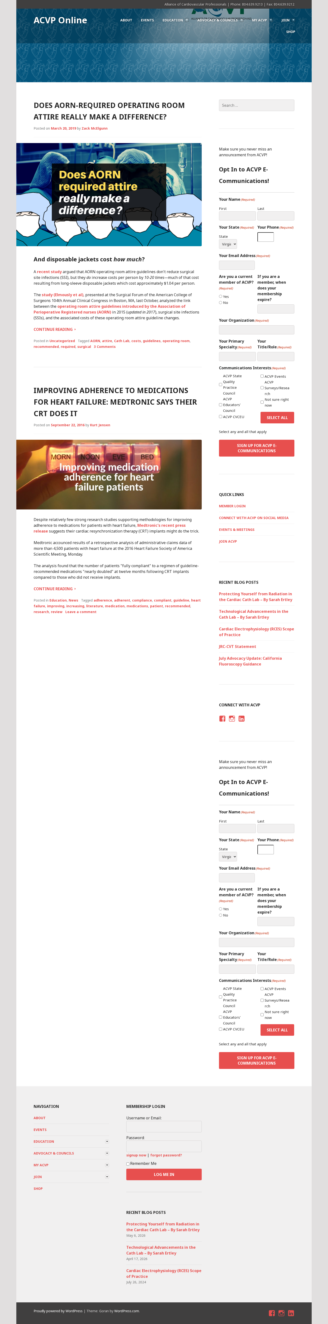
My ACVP (259, 20)
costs (136, 341)
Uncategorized (62, 341)
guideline (181, 600)
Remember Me (143, 1163)
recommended (46, 346)
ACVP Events (275, 376)
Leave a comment (81, 611)
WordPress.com (126, 1311)
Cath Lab (121, 341)
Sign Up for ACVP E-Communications (257, 448)
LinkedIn (241, 723)
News (73, 600)
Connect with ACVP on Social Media (254, 517)
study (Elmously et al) (62, 294)
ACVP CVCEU (233, 416)
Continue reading (55, 329)
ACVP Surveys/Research (277, 388)
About (126, 20)
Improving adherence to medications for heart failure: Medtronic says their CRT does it (115, 401)
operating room (176, 341)
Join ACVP (228, 541)
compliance (142, 600)
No (225, 302)
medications (137, 606)
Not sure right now (277, 402)
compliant (162, 600)
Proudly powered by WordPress (58, 1311)
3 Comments (105, 346)
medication (115, 606)
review (56, 611)
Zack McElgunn (95, 128)
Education (173, 20)
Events (147, 20)
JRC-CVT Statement (237, 646)
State (223, 236)
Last (260, 208)
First (223, 208)
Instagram (232, 723)
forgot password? (166, 1155)
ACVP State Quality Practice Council (232, 384)
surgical (84, 346)
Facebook (222, 723)
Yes (226, 296)
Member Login (232, 506)
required (68, 346)
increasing (75, 606)
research (41, 611)
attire (107, 341)
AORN (95, 341)
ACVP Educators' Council (232, 404)
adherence (103, 600)
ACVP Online (60, 20)
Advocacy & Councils (217, 20)
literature (94, 606)
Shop (290, 31)
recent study (49, 271)
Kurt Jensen (100, 425)
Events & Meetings (237, 529)
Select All (277, 417)
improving (55, 606)
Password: (135, 1137)
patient (156, 606)
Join (285, 20)
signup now (136, 1155)
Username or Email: (144, 1118)
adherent (122, 600)
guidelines (152, 341)
